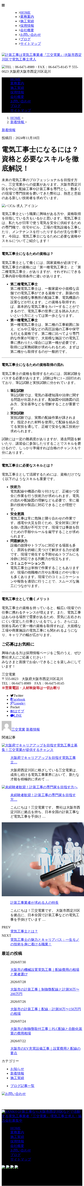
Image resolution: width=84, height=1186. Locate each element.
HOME (25, 12)
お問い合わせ (30, 34)
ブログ (25, 39)
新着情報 (33, 729)
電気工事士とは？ (24, 931)
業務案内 (27, 16)
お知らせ (17, 1069)
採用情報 (27, 25)
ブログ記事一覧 (22, 1086)
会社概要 (27, 30)
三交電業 (18, 729)
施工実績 (27, 21)
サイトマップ (30, 43)
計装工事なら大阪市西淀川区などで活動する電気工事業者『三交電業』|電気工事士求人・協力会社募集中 (42, 1116)
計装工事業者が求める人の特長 (34, 902)
